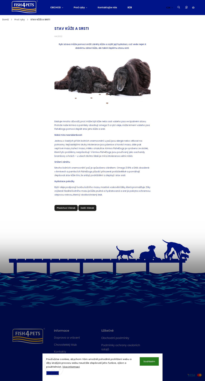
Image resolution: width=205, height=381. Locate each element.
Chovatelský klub (65, 345)
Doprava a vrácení (67, 337)
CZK (168, 7)
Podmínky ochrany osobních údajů (120, 347)
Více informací (71, 366)
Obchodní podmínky (115, 338)
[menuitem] (59, 7)
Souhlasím (149, 361)
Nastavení (52, 373)
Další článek (87, 207)
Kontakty (60, 351)
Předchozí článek (66, 207)
